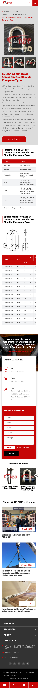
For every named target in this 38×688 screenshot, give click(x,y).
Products (15, 11)
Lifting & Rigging (8, 14)
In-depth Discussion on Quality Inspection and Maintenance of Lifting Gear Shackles (16, 573)
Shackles (21, 14)
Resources (9, 629)
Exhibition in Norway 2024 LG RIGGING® (16, 536)
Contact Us (10, 641)
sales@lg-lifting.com (18, 381)
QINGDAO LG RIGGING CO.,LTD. (23, 672)
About (7, 635)
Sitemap (13, 678)
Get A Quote (14, 139)
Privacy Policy (23, 678)
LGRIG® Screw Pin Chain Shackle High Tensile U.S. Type (28, 488)
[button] (36, 475)
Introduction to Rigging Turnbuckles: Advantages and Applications (19, 610)
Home (6, 11)
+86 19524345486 (17, 371)
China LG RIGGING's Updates (19, 502)
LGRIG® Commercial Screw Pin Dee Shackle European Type (17, 18)
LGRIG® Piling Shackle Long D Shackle (10, 487)
